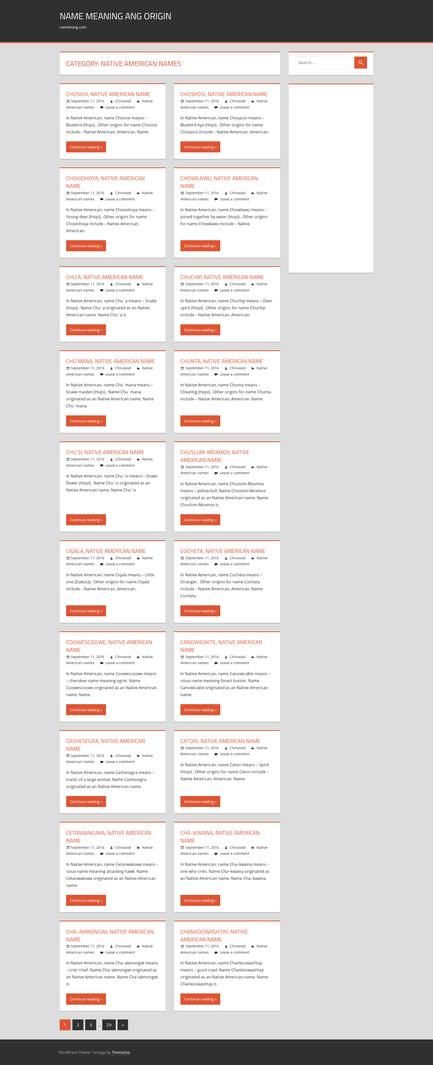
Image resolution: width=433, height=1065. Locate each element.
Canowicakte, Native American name (221, 646)
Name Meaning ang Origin (115, 16)
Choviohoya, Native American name (105, 182)
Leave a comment (120, 107)
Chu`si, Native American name (105, 452)
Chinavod (123, 101)
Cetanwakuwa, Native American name (108, 837)
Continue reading (84, 146)
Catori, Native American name (220, 741)
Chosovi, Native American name (108, 94)
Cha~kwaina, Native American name (220, 837)
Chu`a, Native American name (104, 277)
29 (109, 1025)
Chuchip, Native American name (222, 277)
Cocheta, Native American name (222, 551)
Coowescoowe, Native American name (109, 646)
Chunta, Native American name (221, 361)
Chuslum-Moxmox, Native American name (214, 456)
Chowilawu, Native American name (219, 182)
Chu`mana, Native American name (110, 361)
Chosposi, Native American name (224, 94)
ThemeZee (121, 1052)
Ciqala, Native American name (106, 551)
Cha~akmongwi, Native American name (110, 935)
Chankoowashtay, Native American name (214, 935)
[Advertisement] (332, 183)
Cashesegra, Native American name (105, 745)
